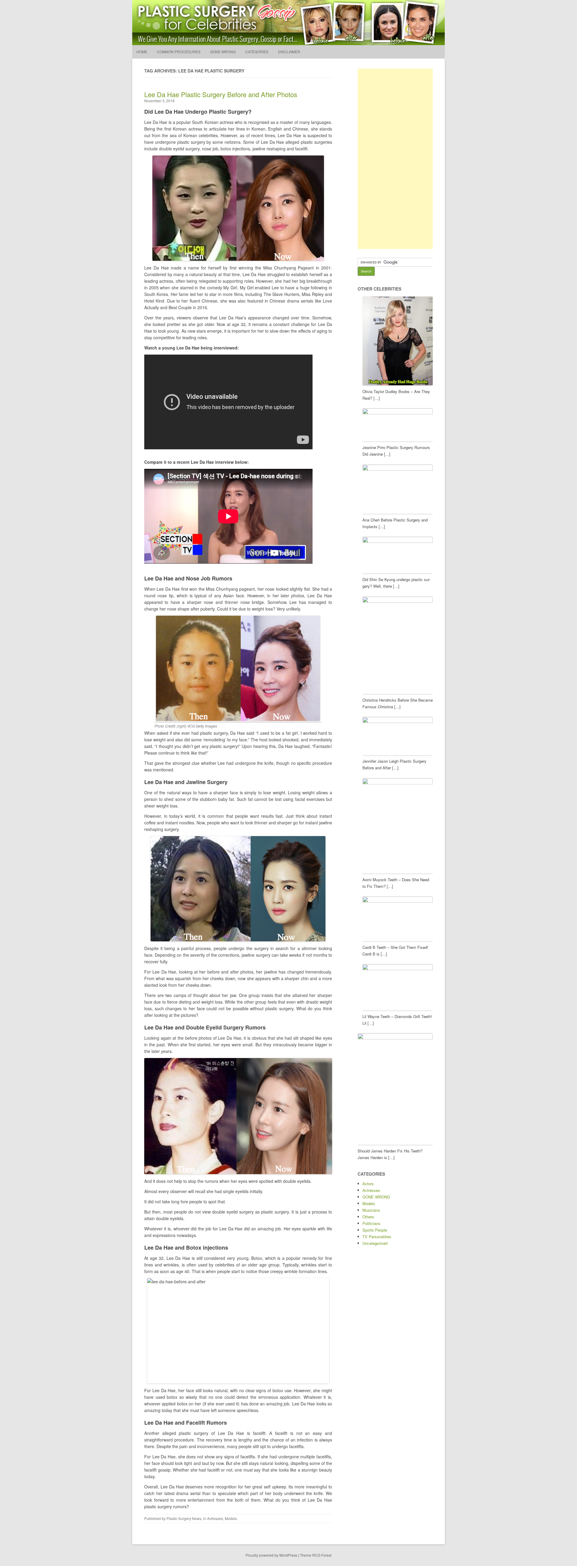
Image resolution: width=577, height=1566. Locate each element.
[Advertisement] (403, 159)
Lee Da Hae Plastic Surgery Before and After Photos (220, 94)
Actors (368, 1183)
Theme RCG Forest (315, 1555)
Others (368, 1217)
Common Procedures (178, 51)
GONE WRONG (223, 51)
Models (231, 1518)
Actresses (215, 1518)
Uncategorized (374, 1243)
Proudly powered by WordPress (271, 1555)
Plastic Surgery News (183, 1518)
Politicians (371, 1223)
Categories (256, 51)
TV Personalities (376, 1236)
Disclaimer (289, 51)
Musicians (371, 1210)
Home (141, 51)
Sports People (374, 1230)
